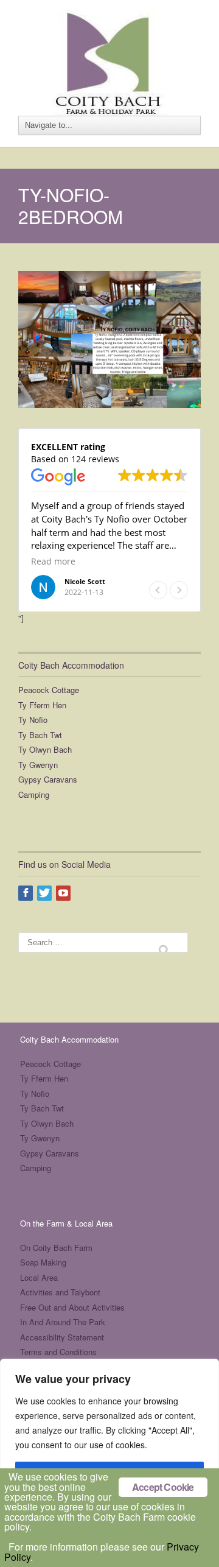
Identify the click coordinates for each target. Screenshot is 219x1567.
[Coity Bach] (109, 55)
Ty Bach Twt (40, 735)
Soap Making (43, 1262)
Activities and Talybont (60, 1292)
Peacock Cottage (48, 689)
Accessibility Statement (62, 1337)
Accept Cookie (163, 1487)
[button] (179, 590)
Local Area (39, 1277)
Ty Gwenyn (38, 764)
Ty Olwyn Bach (45, 749)
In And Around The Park (62, 1322)
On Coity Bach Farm (56, 1247)
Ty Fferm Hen (42, 705)
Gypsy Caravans (47, 779)
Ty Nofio (32, 719)
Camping (33, 794)
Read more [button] (53, 561)
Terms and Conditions (58, 1351)
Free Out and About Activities (72, 1307)
